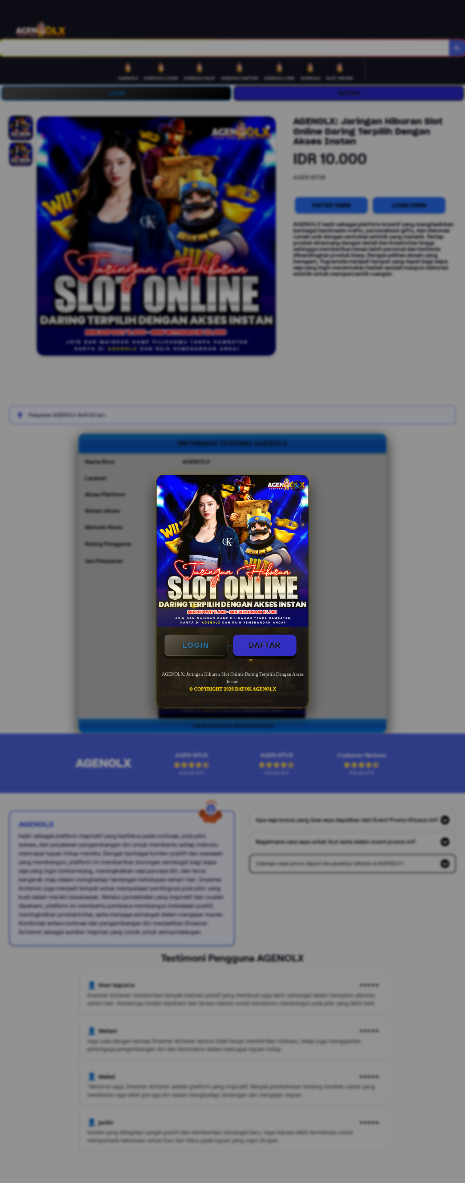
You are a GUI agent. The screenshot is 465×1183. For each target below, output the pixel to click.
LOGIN (196, 645)
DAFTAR (265, 645)
